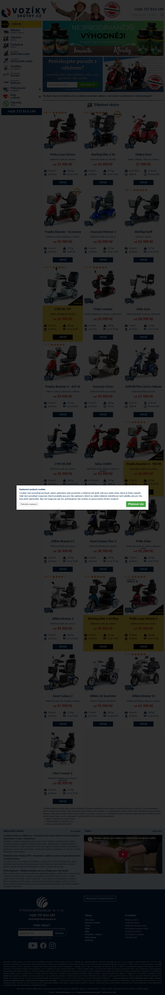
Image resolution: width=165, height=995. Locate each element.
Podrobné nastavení (29, 504)
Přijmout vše (136, 504)
